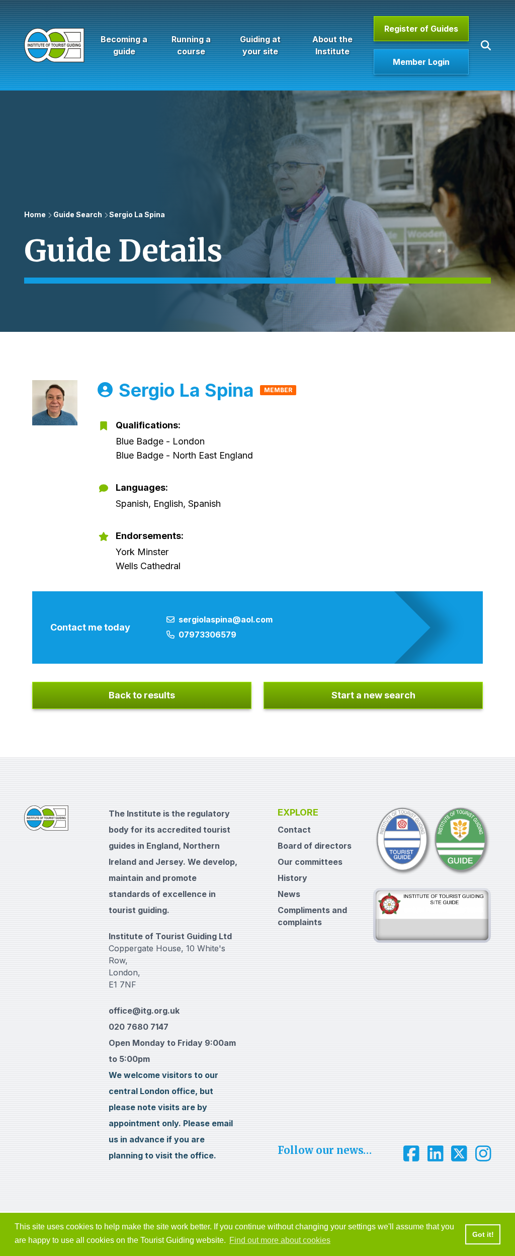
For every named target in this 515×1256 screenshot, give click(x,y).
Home (35, 214)
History (292, 878)
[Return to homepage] (54, 45)
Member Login (421, 62)
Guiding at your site (260, 45)
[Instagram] (483, 1153)
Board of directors (315, 846)
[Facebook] (411, 1153)
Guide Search (77, 214)
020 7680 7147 (138, 1027)
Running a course (191, 45)
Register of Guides (421, 29)
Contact (294, 830)
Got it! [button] (483, 1234)
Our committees (310, 862)
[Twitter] (459, 1153)
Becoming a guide (124, 45)
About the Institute (332, 45)
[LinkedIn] (435, 1153)
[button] (486, 45)
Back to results (142, 695)
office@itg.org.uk (144, 1011)
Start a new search (373, 695)
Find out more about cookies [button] (279, 1240)
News (289, 894)
